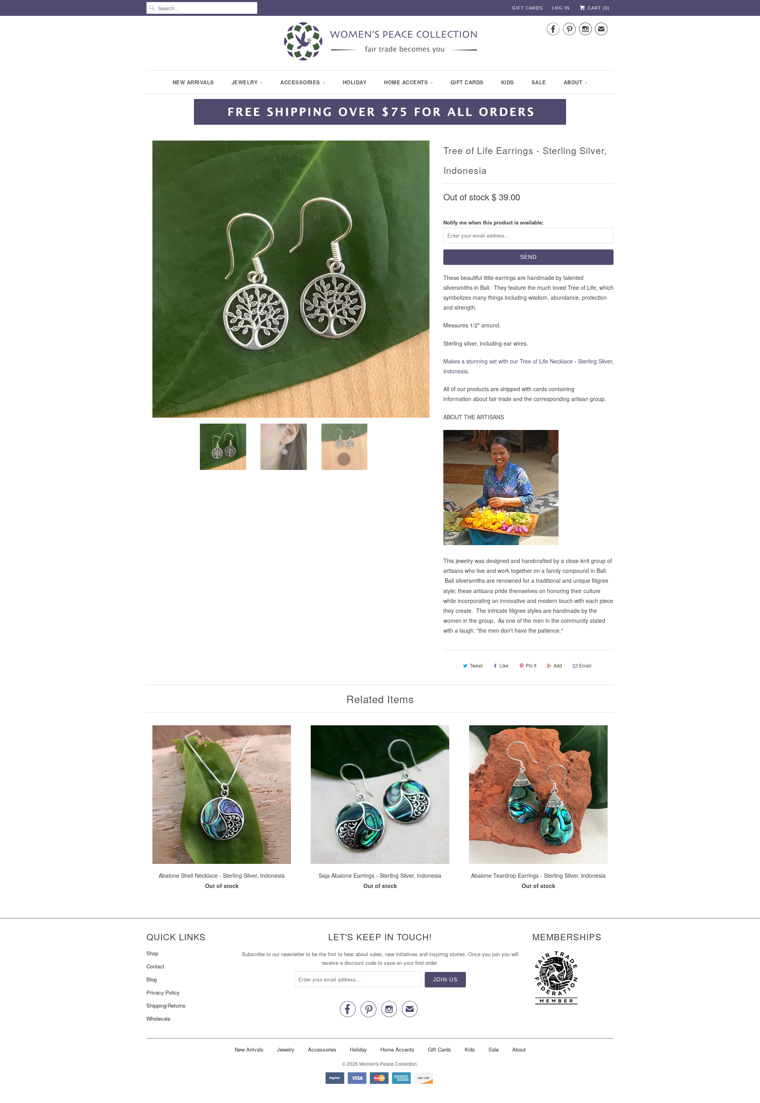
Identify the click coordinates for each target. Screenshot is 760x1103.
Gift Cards (527, 8)
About (573, 82)
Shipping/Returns (166, 1005)
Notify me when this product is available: (493, 222)
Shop (152, 953)
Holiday (355, 82)
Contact (155, 966)
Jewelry (245, 82)
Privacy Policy (163, 992)
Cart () (598, 8)
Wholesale (158, 1018)
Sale (539, 82)
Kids (507, 82)
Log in (561, 8)
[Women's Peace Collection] (380, 42)
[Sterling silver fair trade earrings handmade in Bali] (290, 279)
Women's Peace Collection (388, 1063)
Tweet (476, 665)
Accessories (300, 82)
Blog (151, 979)
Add (557, 665)
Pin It (531, 665)
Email (585, 665)
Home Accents (406, 82)
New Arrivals (193, 82)
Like (504, 665)
